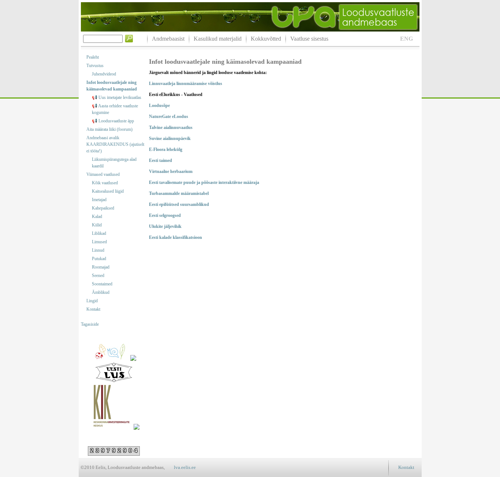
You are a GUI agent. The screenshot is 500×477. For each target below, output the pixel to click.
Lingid (92, 300)
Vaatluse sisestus (309, 39)
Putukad (99, 258)
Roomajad (100, 267)
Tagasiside (90, 324)
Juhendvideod (104, 74)
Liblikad (99, 233)
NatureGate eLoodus (168, 116)
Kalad (97, 216)
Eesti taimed (160, 160)
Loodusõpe (159, 105)
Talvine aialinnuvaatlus (171, 127)
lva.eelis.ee (185, 467)
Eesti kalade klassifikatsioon (175, 237)
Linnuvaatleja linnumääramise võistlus (185, 83)
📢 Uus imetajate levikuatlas (116, 97)
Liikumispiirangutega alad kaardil (114, 163)
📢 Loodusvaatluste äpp (113, 120)
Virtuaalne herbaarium (171, 171)
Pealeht (92, 57)
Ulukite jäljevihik (165, 226)
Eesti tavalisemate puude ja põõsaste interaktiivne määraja (204, 182)
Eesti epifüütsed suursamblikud (179, 204)
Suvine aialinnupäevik (170, 138)
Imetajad (99, 199)
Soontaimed (102, 283)
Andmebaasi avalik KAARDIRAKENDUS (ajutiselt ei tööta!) (115, 144)
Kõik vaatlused (105, 182)
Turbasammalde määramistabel (179, 193)
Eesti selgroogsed (165, 215)
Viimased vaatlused (103, 174)
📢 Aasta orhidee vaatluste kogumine (115, 109)
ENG (406, 39)
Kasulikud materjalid (218, 39)
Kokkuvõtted (266, 39)
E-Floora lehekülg (165, 149)
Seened (98, 275)
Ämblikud (100, 292)
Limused (99, 241)
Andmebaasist (168, 39)
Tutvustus (95, 65)
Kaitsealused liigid (108, 191)
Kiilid (97, 225)
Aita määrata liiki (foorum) (109, 129)
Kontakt (93, 309)
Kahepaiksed (103, 208)
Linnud (98, 250)
